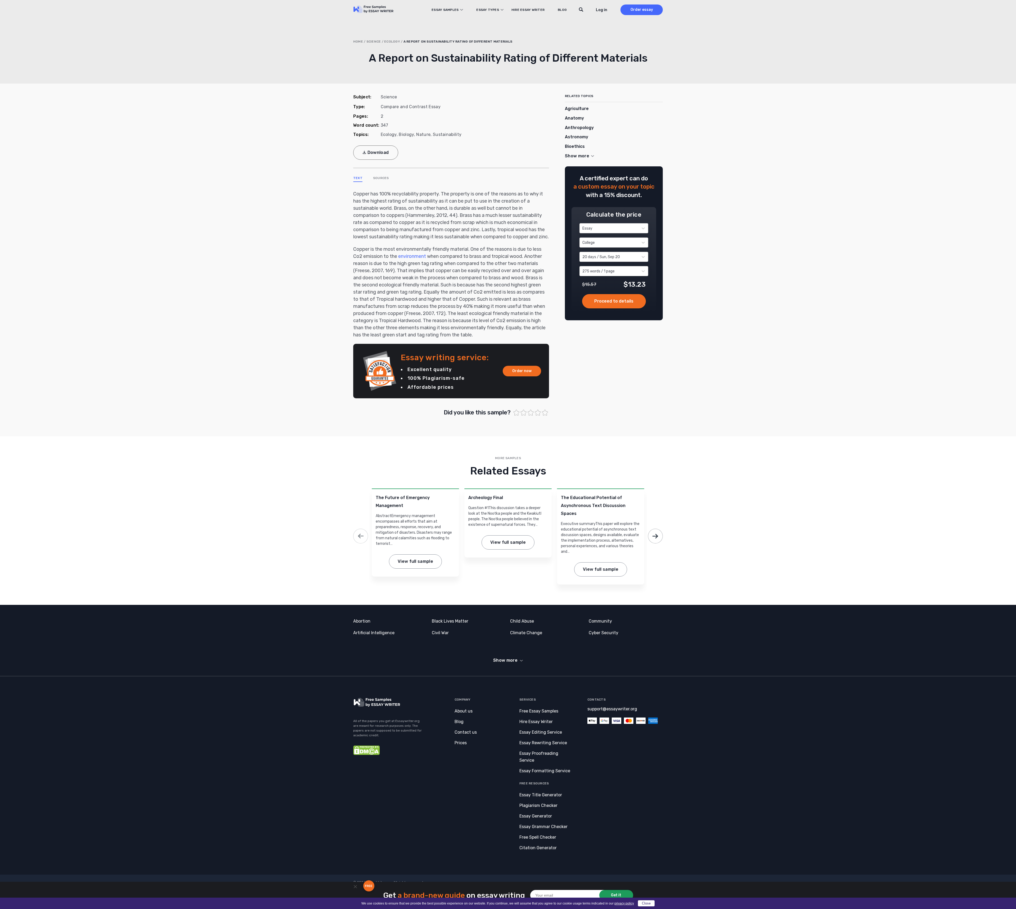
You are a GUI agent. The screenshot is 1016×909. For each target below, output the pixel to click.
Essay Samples (445, 10)
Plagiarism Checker (538, 805)
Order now (522, 371)
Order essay (642, 9)
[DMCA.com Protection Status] (366, 753)
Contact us (466, 732)
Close (646, 903)
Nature (423, 134)
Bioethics (575, 146)
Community (600, 621)
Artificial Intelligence (373, 632)
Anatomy (574, 118)
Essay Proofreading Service (538, 757)
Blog (562, 10)
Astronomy (576, 136)
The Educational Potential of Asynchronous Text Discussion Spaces (593, 505)
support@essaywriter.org (612, 708)
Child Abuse (522, 621)
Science (373, 41)
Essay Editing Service (540, 732)
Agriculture (577, 108)
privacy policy (624, 903)
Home (358, 41)
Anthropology (579, 127)
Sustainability (447, 134)
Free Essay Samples (538, 711)
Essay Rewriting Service (543, 742)
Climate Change (526, 632)
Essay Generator (535, 816)
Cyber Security (603, 632)
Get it (616, 895)
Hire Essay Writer (528, 10)
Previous (360, 536)
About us (464, 711)
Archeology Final (485, 497)
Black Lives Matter (450, 621)
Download (378, 152)
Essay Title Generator (540, 794)
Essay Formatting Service (544, 770)
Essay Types (487, 10)
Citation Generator (538, 847)
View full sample (415, 561)
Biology (406, 134)
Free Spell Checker (537, 837)
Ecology (392, 41)
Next (655, 536)
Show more (505, 660)
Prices (461, 742)
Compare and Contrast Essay (411, 106)
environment (412, 256)
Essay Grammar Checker (543, 826)
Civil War (440, 632)
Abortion (361, 621)
